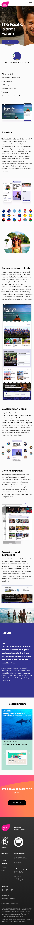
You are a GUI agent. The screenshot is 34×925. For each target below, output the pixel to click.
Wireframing (7, 81)
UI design (6, 85)
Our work (5, 853)
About (4, 860)
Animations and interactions (13, 96)
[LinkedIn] (8, 890)
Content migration (9, 88)
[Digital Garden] (13, 828)
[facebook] (4, 890)
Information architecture (11, 78)
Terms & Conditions (8, 898)
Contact (4, 870)
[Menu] (30, 3)
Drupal (5, 92)
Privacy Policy (6, 895)
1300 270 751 (17, 876)
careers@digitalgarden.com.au (22, 880)
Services (4, 857)
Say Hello (17, 803)
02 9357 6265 (17, 862)
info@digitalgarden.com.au (21, 878)
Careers (4, 867)
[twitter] (13, 890)
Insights (4, 863)
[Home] (5, 3)
